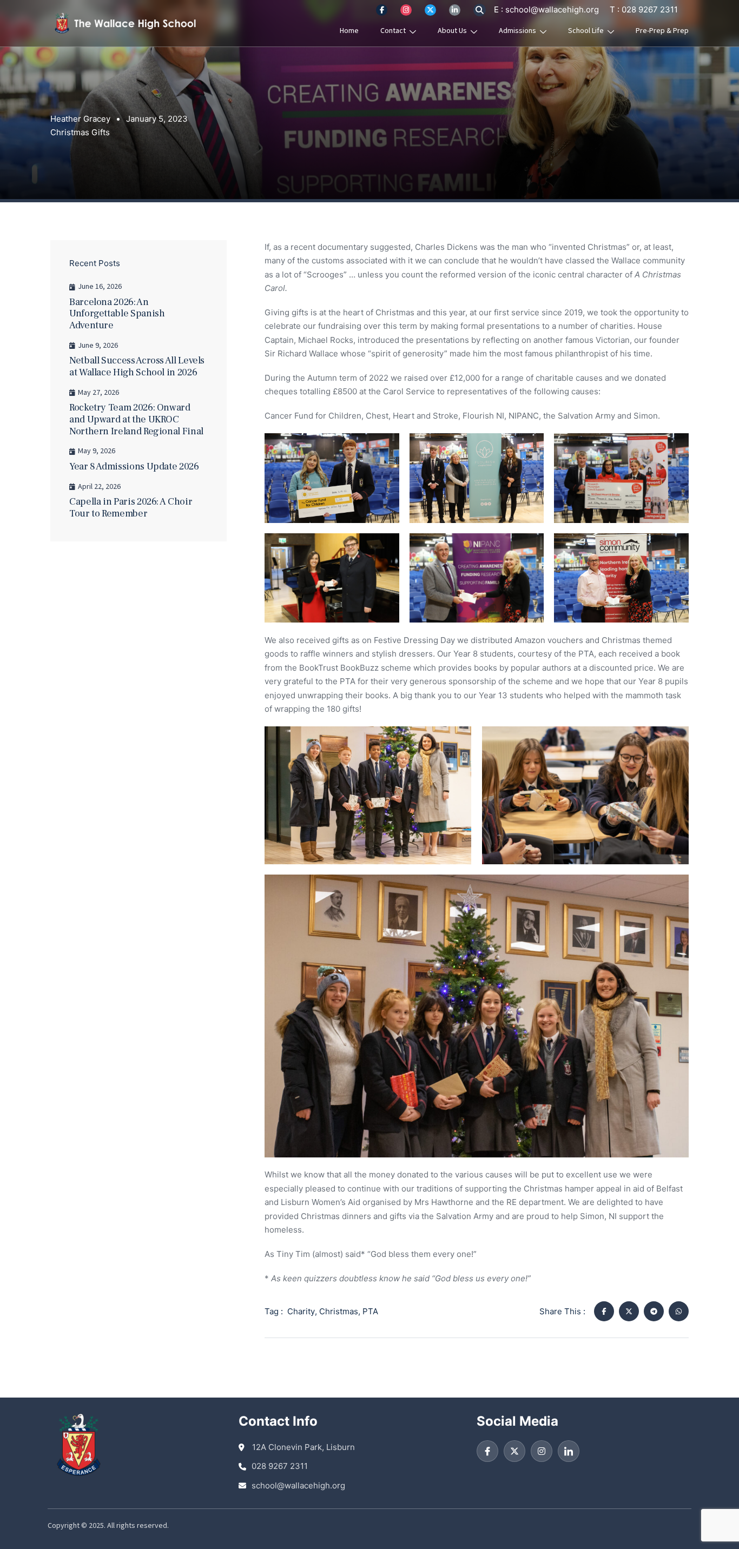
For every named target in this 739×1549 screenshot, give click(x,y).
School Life (586, 31)
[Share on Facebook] (604, 1311)
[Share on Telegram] (654, 1311)
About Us (452, 31)
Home (349, 31)
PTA (370, 1311)
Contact (393, 31)
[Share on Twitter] (629, 1311)
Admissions (517, 31)
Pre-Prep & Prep (662, 31)
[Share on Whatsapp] (679, 1311)
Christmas (338, 1311)
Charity (301, 1311)
